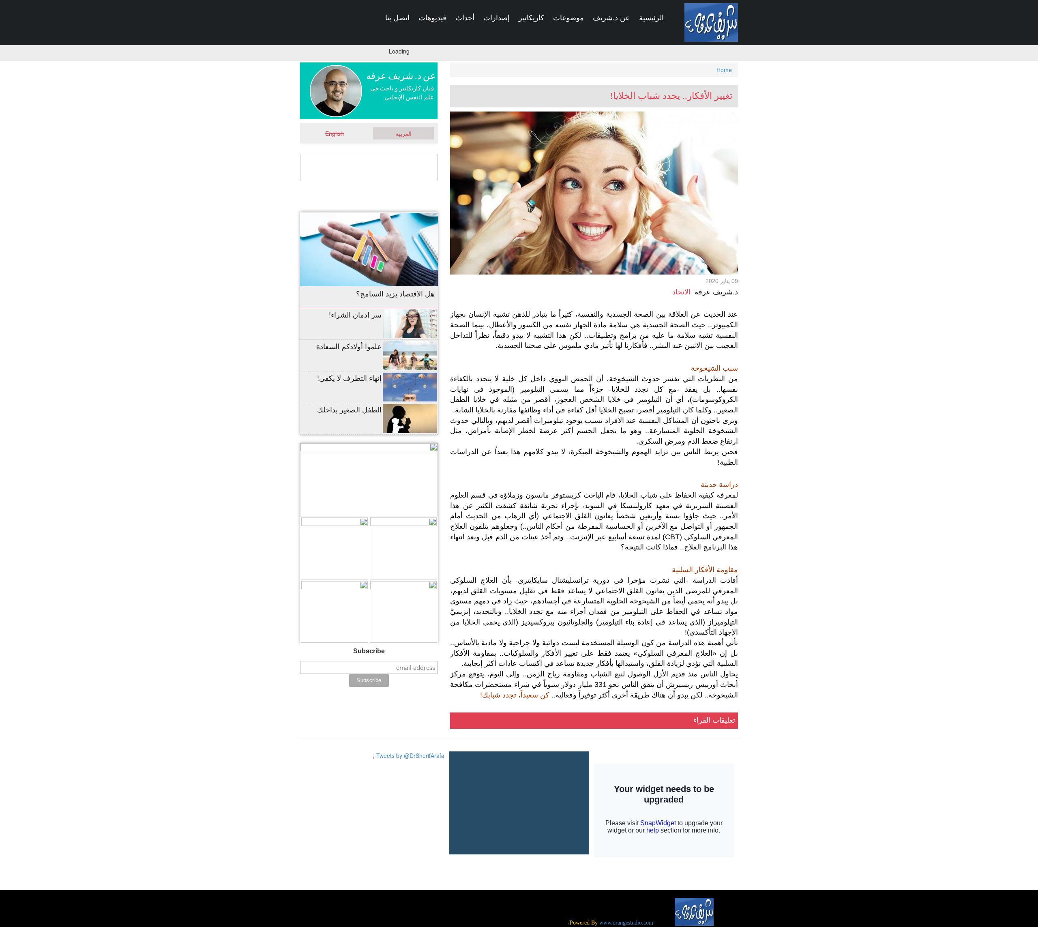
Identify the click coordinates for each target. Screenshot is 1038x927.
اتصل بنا (397, 18)
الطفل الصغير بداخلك (349, 409)
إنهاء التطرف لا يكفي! (349, 377)
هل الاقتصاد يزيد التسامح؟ (395, 293)
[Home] (711, 22)
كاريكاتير (531, 18)
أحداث (464, 18)
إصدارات (496, 18)
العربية (404, 133)
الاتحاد (681, 292)
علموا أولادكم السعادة (349, 346)
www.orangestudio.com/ (610, 923)
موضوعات (568, 18)
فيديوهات (432, 18)
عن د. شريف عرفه (401, 76)
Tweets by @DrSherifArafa (410, 755)
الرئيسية (651, 18)
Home (724, 70)
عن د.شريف (611, 18)
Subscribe (369, 651)
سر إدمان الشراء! (355, 314)
